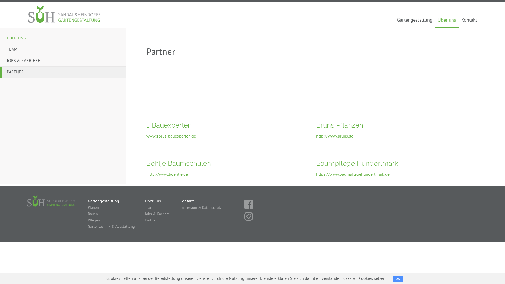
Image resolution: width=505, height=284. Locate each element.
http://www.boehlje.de (167, 174)
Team (12, 49)
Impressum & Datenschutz (201, 208)
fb (249, 205)
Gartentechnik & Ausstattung (111, 227)
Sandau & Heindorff (64, 15)
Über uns (447, 20)
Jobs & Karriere (23, 61)
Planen (93, 208)
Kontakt (469, 20)
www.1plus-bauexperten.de (171, 136)
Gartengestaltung (414, 20)
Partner (15, 72)
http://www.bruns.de (334, 136)
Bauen (93, 214)
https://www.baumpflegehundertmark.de (353, 174)
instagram (249, 217)
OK (398, 278)
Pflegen (94, 220)
